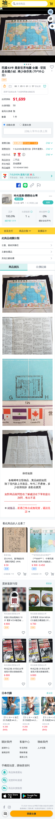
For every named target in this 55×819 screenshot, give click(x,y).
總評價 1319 (10, 220)
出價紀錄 (41, 266)
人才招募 (42, 747)
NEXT (53, 552)
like (19, 574)
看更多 (49, 583)
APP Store (11, 796)
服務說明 (6, 752)
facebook (4, 807)
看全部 (49, 693)
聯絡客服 (24, 752)
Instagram (9, 807)
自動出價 (10, 124)
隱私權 (30, 808)
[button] (8, 231)
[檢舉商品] (39, 185)
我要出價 (31, 813)
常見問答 (24, 747)
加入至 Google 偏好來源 (50, 19)
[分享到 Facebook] (18, 185)
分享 (48, 207)
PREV (2, 552)
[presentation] (52, 67)
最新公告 (24, 756)
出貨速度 (26, 211)
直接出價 (26, 124)
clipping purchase (25, 574)
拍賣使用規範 (40, 808)
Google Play (30, 796)
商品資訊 (14, 266)
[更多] (50, 196)
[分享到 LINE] (25, 185)
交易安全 (50, 808)
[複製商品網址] (32, 185)
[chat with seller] (5, 814)
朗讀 (50, 12)
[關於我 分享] (50, 196)
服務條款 (23, 808)
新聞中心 (6, 747)
